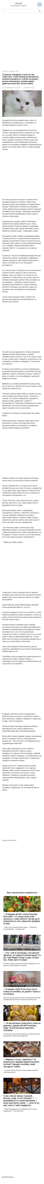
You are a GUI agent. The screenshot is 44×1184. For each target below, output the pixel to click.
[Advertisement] (22, 41)
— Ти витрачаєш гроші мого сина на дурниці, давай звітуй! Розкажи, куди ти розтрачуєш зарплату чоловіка (22, 1027)
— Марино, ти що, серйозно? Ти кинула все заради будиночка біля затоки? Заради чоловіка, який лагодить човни (21, 1063)
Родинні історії (29, 87)
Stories (18, 3)
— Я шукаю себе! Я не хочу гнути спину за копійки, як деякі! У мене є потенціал (21, 991)
